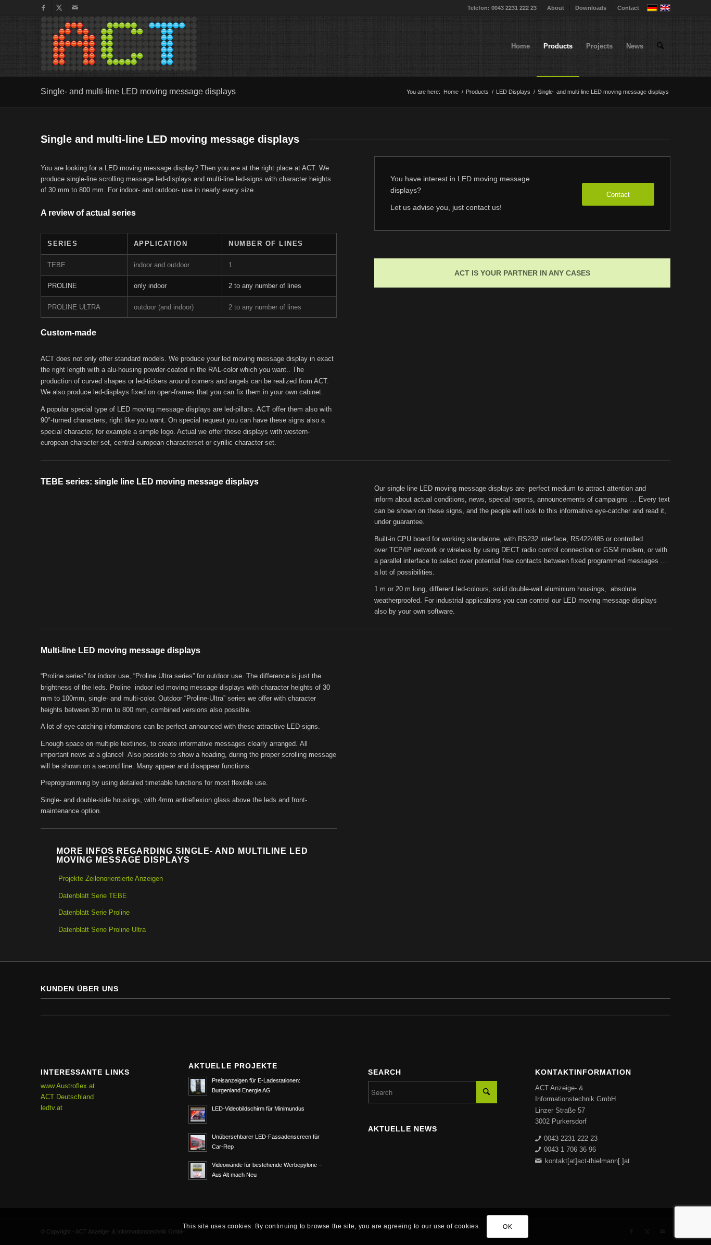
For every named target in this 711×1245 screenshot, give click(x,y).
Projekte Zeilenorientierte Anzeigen (110, 878)
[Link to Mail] (75, 8)
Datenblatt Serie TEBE (92, 896)
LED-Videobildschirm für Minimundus (258, 1108)
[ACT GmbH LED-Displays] (119, 46)
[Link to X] (59, 8)
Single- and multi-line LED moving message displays (138, 91)
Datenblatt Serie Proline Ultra (102, 929)
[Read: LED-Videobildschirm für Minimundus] (197, 1114)
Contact (628, 8)
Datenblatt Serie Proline (94, 912)
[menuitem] (556, 7)
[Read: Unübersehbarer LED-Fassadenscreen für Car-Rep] (197, 1142)
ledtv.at (51, 1108)
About (555, 8)
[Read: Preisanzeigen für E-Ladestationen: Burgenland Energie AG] (197, 1086)
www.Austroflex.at (68, 1086)
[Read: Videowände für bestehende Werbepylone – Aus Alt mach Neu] (197, 1170)
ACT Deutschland (67, 1097)
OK (507, 1226)
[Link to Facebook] (43, 8)
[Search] (660, 46)
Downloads (590, 8)
